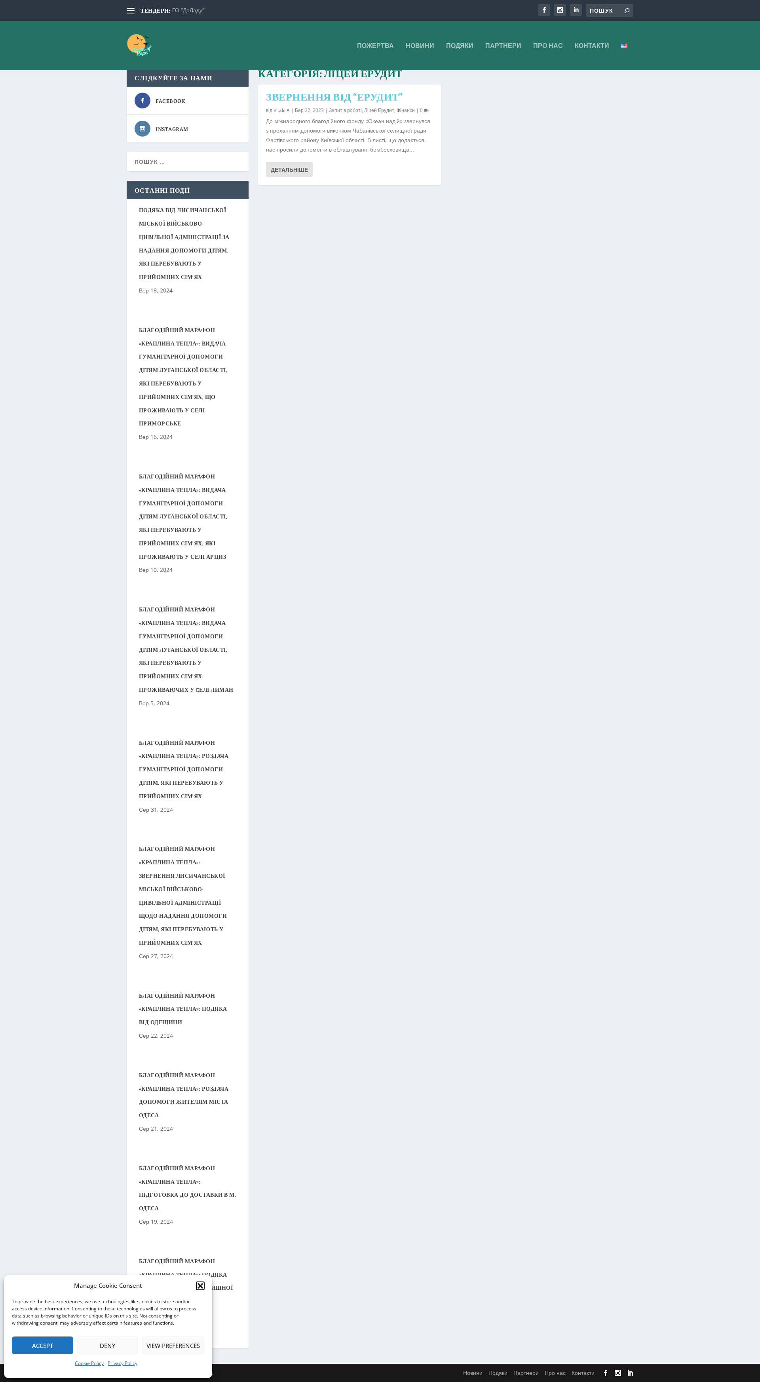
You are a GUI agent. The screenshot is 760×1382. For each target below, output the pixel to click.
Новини (420, 46)
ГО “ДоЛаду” (188, 10)
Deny (108, 1346)
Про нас (548, 46)
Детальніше (289, 169)
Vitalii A (282, 110)
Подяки (459, 46)
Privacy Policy (122, 1363)
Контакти (592, 46)
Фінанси (406, 110)
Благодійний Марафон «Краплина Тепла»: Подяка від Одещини (183, 1009)
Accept (42, 1346)
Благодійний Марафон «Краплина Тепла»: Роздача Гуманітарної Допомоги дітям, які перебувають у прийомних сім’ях (184, 769)
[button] (200, 1286)
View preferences (173, 1346)
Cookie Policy (89, 1363)
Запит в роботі (345, 110)
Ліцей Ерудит (379, 110)
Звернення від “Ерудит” (334, 96)
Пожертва (375, 46)
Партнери (503, 46)
